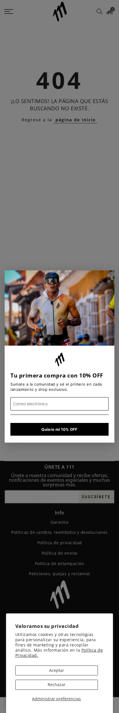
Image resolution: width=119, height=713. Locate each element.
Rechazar (57, 684)
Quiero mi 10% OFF (59, 429)
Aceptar (56, 670)
